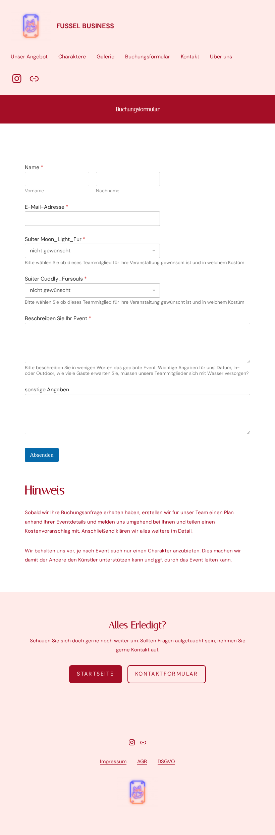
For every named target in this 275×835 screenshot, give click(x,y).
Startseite (95, 673)
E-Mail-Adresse (46, 207)
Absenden (42, 455)
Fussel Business (85, 25)
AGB (142, 761)
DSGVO (166, 761)
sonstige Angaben (47, 389)
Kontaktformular (166, 673)
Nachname (107, 191)
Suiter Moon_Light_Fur (55, 239)
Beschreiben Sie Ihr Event (58, 318)
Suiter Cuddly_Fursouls (56, 279)
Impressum (113, 761)
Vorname (34, 191)
